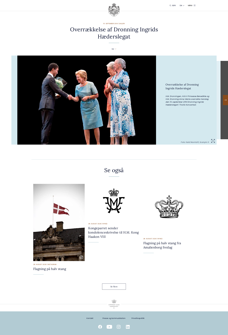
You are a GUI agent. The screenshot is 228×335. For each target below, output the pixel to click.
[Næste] (225, 100)
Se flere (114, 286)
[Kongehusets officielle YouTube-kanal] (109, 327)
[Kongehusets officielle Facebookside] (100, 327)
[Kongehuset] (114, 9)
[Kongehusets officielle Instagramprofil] (118, 327)
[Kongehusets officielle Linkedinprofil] (128, 327)
